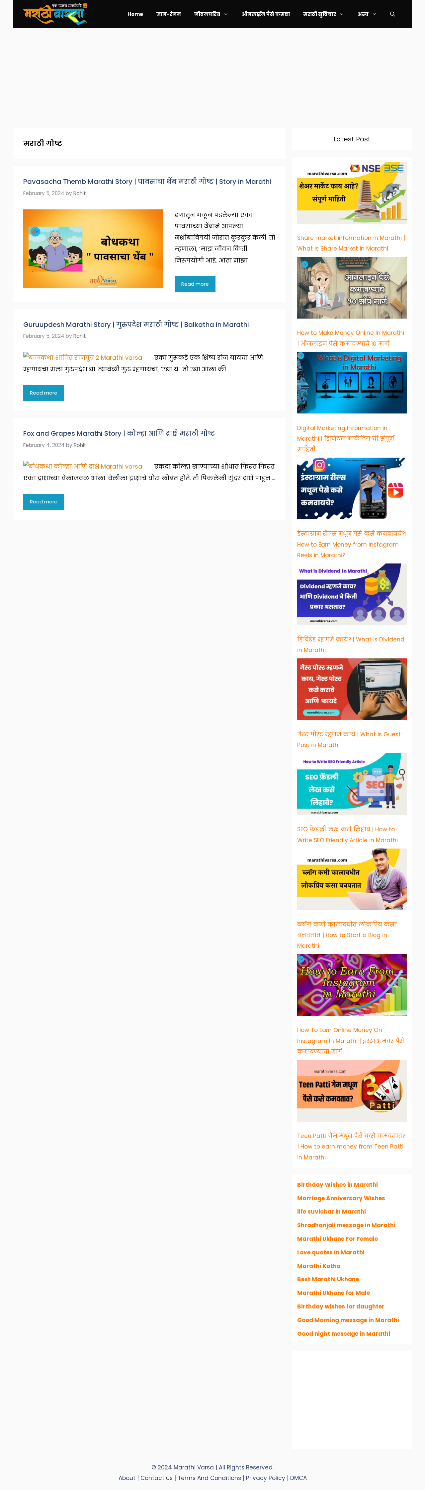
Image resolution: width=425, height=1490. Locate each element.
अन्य (363, 14)
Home (135, 14)
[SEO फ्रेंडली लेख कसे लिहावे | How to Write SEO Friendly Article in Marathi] (352, 785)
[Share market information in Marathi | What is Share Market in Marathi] (352, 194)
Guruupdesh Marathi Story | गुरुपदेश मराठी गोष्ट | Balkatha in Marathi (136, 324)
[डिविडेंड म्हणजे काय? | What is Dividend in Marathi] (352, 596)
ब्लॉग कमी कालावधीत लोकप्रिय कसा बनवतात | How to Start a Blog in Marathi (347, 935)
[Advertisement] (212, 74)
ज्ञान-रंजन (168, 14)
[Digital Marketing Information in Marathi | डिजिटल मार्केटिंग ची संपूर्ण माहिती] (352, 384)
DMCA (298, 1478)
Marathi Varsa (194, 1467)
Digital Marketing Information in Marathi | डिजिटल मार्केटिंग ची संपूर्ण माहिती (345, 439)
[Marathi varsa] (55, 14)
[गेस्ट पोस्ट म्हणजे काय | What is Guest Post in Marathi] (352, 690)
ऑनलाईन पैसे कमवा (266, 14)
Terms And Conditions (210, 1478)
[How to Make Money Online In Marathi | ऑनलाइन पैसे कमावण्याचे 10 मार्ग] (352, 289)
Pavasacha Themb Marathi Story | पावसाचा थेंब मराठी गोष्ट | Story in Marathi (147, 181)
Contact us (156, 1478)
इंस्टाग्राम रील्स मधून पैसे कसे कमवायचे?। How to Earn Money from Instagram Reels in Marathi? (351, 544)
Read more (195, 283)
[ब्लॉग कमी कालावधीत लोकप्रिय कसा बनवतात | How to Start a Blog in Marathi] (352, 881)
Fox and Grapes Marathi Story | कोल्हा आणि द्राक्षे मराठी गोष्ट (119, 433)
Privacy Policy (266, 1478)
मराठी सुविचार (319, 14)
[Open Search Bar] (392, 14)
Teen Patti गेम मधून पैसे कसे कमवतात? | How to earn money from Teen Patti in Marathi (351, 1146)
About (127, 1478)
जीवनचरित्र (207, 14)
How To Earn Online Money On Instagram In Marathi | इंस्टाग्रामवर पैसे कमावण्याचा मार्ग (350, 1041)
